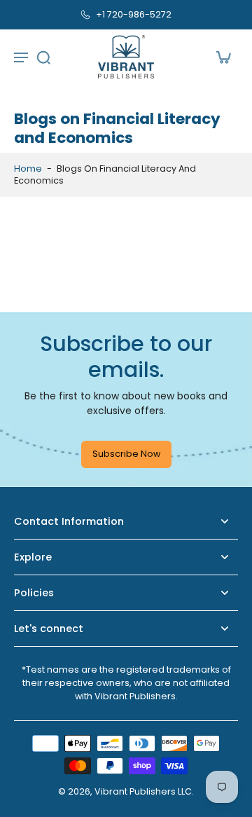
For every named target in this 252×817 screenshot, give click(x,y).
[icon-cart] (222, 57)
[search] (43, 57)
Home (28, 168)
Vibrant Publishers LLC (143, 791)
